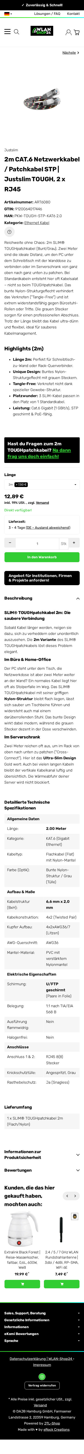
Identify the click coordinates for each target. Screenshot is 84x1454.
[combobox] (42, 485)
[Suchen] (16, 32)
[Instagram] (42, 1376)
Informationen (16, 1327)
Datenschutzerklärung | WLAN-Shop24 (41, 1359)
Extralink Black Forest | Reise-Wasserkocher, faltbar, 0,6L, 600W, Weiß (22, 1260)
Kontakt (73, 14)
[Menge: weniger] (10, 542)
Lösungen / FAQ (47, 14)
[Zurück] (67, 1196)
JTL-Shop (52, 1423)
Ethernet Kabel (36, 223)
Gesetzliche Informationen (26, 1320)
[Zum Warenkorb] (76, 32)
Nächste (69, 53)
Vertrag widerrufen (42, 1385)
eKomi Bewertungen (21, 1334)
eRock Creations (57, 1430)
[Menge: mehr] (74, 542)
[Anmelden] (68, 32)
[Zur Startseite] (42, 32)
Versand (42, 503)
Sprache (11, 1341)
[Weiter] (75, 1196)
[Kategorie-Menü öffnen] (7, 31)
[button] (42, 598)
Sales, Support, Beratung (25, 1313)
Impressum (42, 1365)
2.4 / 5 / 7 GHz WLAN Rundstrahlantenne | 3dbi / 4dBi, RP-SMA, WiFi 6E (62, 1260)
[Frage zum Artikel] (9, 232)
